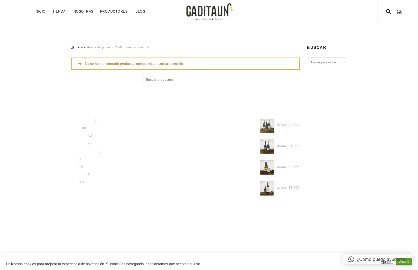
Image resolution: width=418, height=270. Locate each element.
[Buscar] (388, 11)
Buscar (223, 79)
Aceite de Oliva (175, 29)
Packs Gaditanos (243, 29)
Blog (140, 11)
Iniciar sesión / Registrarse (364, 11)
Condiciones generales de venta (190, 148)
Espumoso (79, 144)
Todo (147, 29)
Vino (271, 29)
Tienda (59, 11)
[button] (378, 259)
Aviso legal (173, 159)
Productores (114, 11)
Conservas (208, 29)
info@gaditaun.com (191, 121)
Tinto (75, 167)
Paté (74, 160)
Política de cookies (179, 153)
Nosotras (83, 11)
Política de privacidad (181, 142)
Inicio (40, 11)
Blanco (76, 129)
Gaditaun (190, 215)
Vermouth (78, 175)
